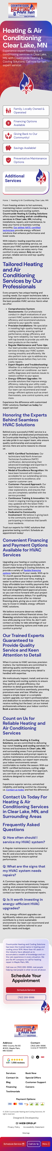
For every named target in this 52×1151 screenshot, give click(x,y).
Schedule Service (26, 990)
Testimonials (13, 1091)
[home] (22, 10)
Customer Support (36, 1082)
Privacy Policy (14, 1127)
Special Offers (33, 1077)
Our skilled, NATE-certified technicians (21, 229)
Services (11, 1073)
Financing (11, 1087)
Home (5, 200)
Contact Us (12, 1077)
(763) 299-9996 (26, 997)
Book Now (31, 1073)
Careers (30, 1087)
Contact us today (15, 789)
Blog (8, 1082)
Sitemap (26, 1133)
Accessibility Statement (33, 1127)
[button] (45, 1144)
